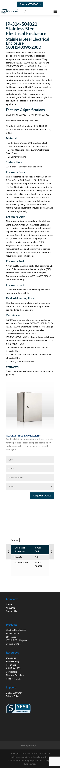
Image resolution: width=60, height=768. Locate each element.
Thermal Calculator (15, 675)
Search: (14, 540)
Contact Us (11, 611)
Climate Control (13, 644)
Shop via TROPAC (29, 4)
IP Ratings (11, 665)
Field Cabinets (13, 633)
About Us (10, 608)
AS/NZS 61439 (13, 668)
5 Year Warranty (14, 693)
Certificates (11, 672)
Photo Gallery (12, 661)
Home (9, 604)
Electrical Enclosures (16, 630)
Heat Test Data (13, 678)
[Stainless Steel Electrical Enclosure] (30, 428)
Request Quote (42, 495)
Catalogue (11, 658)
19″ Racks (11, 637)
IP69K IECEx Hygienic (16, 640)
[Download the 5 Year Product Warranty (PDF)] (18, 708)
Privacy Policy (12, 696)
